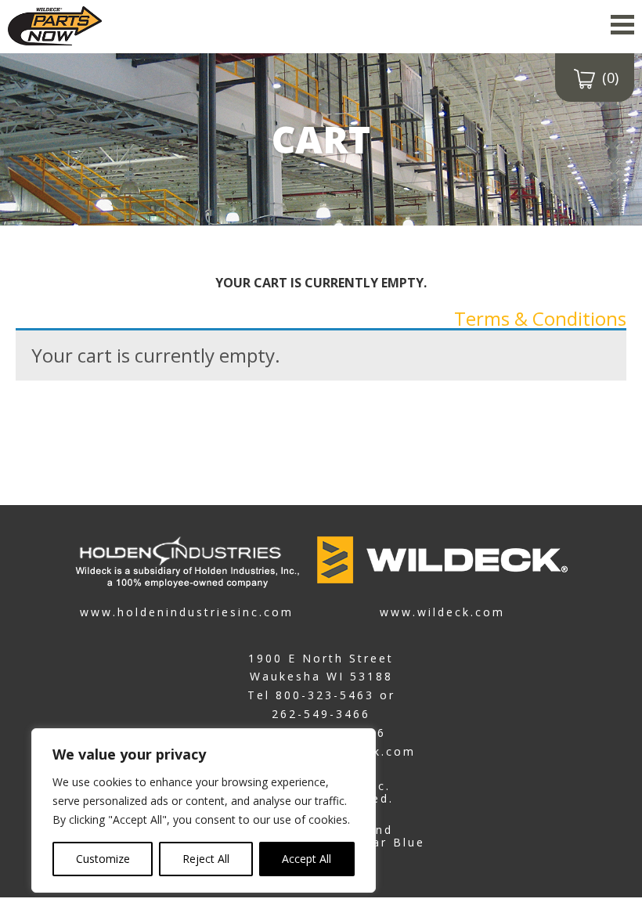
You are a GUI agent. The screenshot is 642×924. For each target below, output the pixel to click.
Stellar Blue (382, 842)
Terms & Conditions (540, 318)
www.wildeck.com (442, 611)
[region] (203, 810)
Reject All (205, 858)
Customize (103, 858)
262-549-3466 (321, 713)
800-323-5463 (325, 695)
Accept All (306, 858)
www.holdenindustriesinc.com (187, 611)
